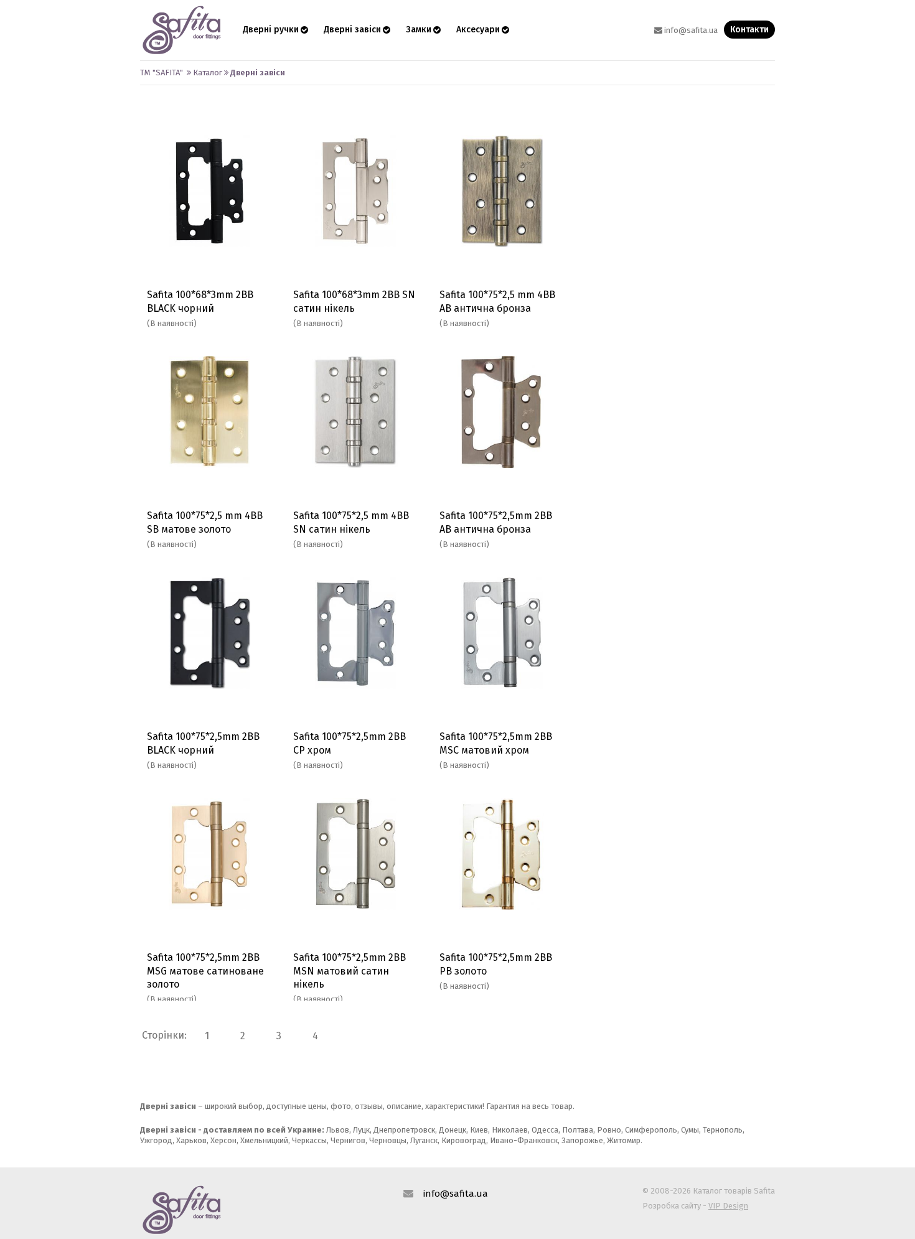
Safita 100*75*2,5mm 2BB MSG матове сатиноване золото (205, 970)
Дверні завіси (352, 29)
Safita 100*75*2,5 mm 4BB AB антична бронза (497, 301)
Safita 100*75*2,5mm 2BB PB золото (495, 963)
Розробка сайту (671, 1205)
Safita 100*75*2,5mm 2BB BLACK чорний (203, 743)
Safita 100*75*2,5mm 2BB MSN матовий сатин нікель (349, 970)
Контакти (749, 29)
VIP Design (728, 1205)
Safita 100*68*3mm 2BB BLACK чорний (200, 301)
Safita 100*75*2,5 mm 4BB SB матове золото (205, 522)
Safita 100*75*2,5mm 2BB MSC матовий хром (495, 743)
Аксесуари (478, 29)
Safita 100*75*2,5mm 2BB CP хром (349, 743)
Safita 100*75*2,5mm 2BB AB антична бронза (495, 522)
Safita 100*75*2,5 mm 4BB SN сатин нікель (351, 522)
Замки (418, 29)
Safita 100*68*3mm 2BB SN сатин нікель (354, 301)
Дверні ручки (271, 29)
